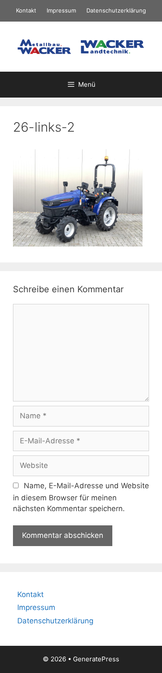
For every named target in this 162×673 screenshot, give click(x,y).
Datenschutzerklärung (116, 10)
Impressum (61, 10)
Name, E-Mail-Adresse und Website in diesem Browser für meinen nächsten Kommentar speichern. (81, 497)
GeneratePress (96, 659)
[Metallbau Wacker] (81, 45)
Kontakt (26, 10)
